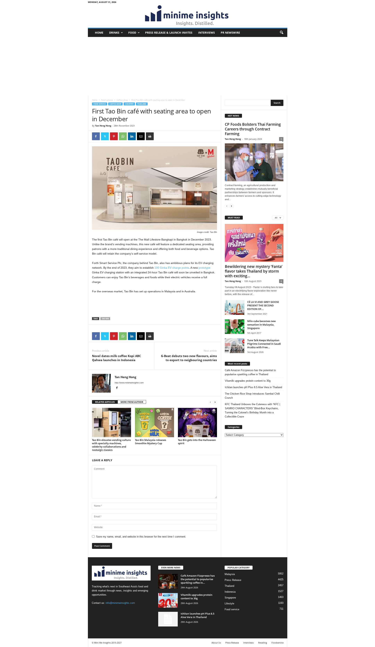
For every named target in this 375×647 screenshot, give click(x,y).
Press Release (233, 580)
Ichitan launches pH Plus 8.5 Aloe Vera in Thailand (253, 387)
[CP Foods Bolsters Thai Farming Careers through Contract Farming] (254, 162)
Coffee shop (122, 100)
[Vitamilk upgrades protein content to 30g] (168, 600)
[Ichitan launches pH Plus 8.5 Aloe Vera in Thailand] (168, 619)
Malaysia (230, 574)
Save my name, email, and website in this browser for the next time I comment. (141, 536)
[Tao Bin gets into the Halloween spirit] (197, 422)
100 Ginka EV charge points (171, 267)
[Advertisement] (187, 66)
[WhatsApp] (123, 136)
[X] (105, 136)
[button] (281, 32)
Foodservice (277, 642)
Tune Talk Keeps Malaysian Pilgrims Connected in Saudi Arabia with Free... (264, 343)
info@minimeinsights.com (120, 602)
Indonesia (230, 591)
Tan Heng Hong (103, 125)
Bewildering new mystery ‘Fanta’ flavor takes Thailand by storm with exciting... (253, 271)
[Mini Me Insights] (187, 16)
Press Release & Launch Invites (168, 32)
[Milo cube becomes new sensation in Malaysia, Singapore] (234, 326)
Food (132, 32)
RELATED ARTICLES (105, 401)
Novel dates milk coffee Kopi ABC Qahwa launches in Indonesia (116, 358)
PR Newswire (230, 32)
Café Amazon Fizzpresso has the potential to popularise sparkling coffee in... (198, 579)
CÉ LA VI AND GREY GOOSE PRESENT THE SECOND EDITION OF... (263, 305)
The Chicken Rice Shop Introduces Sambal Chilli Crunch (252, 395)
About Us (216, 642)
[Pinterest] (114, 136)
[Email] (141, 136)
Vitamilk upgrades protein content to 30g (248, 380)
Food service (107, 100)
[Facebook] (96, 136)
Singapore (230, 597)
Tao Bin (105, 318)
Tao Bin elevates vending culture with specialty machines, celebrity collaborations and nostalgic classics (111, 445)
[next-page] (215, 402)
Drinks (114, 32)
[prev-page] (210, 402)
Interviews (206, 32)
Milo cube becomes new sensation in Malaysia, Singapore (261, 324)
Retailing (262, 642)
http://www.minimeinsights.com (129, 382)
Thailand (141, 104)
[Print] (150, 136)
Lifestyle (229, 603)
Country (129, 104)
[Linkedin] (132, 136)
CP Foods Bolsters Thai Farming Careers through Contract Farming (253, 129)
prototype (204, 267)
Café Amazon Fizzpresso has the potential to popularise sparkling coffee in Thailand (250, 372)
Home (99, 32)
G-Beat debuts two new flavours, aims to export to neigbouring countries (189, 358)
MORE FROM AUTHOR (132, 401)
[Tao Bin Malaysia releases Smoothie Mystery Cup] (154, 422)
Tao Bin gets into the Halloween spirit (197, 441)
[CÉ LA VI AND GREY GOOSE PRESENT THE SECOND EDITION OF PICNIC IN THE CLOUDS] (234, 307)
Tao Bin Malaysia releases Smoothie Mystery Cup (150, 441)
